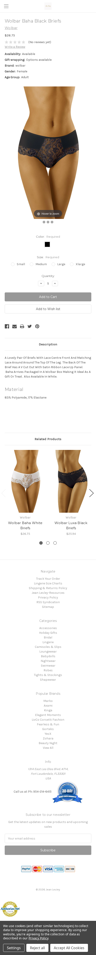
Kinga (48, 710)
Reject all (37, 947)
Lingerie (48, 642)
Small (21, 264)
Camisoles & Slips (48, 647)
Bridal (48, 637)
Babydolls (48, 656)
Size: (48, 257)
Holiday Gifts (48, 633)
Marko (48, 701)
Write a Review (15, 47)
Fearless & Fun (48, 724)
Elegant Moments (48, 715)
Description (48, 344)
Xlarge (80, 264)
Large (61, 264)
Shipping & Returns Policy (48, 588)
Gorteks (48, 729)
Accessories (48, 628)
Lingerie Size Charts (48, 583)
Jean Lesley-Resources (48, 593)
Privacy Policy (48, 597)
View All (48, 748)
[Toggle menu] (6, 6)
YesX (48, 734)
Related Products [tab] (48, 439)
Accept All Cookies (69, 947)
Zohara (48, 738)
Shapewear (48, 680)
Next (91, 493)
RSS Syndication (48, 602)
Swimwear (48, 665)
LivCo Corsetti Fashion (48, 720)
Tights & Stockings (48, 675)
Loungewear (48, 651)
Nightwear (48, 661)
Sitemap (48, 607)
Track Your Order (48, 579)
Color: (48, 236)
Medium (41, 264)
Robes (48, 670)
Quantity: (48, 276)
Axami (48, 705)
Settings (14, 947)
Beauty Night (48, 743)
